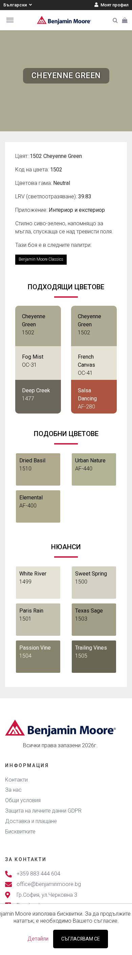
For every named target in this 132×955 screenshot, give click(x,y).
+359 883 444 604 (38, 874)
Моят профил (114, 4)
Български (15, 4)
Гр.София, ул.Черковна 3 (47, 895)
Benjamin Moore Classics (41, 259)
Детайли (37, 938)
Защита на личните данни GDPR (43, 811)
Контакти (16, 780)
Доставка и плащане (31, 821)
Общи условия (23, 800)
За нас (13, 790)
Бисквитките (20, 831)
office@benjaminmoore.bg (49, 884)
